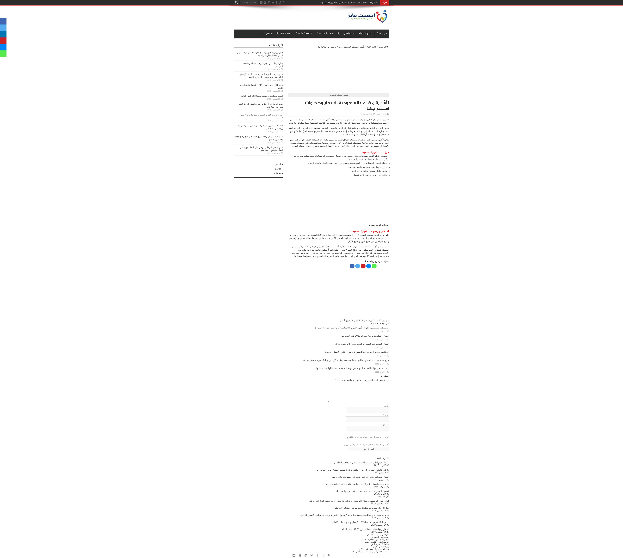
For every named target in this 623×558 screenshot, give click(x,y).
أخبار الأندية (365, 33)
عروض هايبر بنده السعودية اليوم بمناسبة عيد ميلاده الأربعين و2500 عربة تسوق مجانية (346, 360)
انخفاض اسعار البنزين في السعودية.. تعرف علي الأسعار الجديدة (357, 352)
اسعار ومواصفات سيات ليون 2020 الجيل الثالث (262, 96)
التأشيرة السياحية (368, 320)
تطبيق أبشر (346, 320)
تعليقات (277, 173)
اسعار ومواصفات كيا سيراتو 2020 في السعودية (365, 335)
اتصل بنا (267, 33)
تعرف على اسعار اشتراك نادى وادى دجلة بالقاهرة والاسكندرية (357, 484)
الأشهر (278, 164)
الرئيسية (382, 33)
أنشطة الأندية (304, 33)
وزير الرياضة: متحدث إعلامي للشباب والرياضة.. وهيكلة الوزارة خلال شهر (350, 2)
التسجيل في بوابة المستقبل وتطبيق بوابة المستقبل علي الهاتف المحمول (352, 368)
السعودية (356, 320)
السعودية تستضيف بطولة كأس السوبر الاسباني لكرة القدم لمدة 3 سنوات (352, 327)
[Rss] (284, 2)
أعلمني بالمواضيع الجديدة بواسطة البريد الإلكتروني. (366, 444)
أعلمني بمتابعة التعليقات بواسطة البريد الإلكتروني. (366, 437)
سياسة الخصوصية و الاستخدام (375, 551)
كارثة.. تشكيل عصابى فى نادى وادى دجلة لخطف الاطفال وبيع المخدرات (352, 469)
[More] (379, 266)
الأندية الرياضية (345, 33)
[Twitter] (273, 2)
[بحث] (236, 2)
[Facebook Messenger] (368, 266)
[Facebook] (276, 2)
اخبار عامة (371, 47)
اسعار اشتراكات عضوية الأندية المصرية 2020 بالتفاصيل (361, 462)
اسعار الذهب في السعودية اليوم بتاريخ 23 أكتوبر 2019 (362, 343)
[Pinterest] (269, 2)
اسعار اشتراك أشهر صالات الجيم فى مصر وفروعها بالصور (359, 476)
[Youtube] (265, 2)
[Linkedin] (3, 34)
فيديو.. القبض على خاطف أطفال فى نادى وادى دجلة (362, 491)
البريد (386, 415)
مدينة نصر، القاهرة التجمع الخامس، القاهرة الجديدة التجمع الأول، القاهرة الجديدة (374, 539)
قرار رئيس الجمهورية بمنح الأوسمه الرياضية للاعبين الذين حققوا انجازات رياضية (349, 500)
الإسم (386, 406)
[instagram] (261, 2)
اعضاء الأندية (283, 33)
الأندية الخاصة (325, 33)
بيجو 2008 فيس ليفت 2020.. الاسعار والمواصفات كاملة (361, 522)
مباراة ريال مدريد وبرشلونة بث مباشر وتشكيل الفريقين (361, 507)
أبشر (379, 320)
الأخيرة (278, 169)
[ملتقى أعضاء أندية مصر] (368, 21)
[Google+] (280, 2)
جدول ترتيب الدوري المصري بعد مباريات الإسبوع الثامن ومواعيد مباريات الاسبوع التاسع (344, 515)
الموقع (386, 424)
